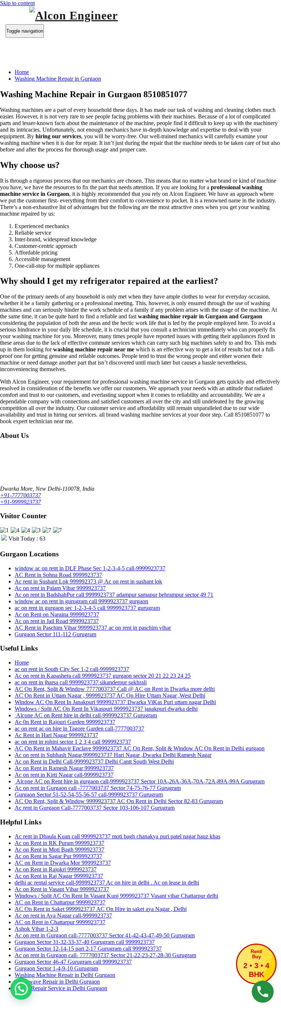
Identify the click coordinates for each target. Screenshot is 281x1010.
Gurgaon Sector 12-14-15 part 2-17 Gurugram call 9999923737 (88, 948)
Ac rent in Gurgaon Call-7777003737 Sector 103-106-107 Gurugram (95, 808)
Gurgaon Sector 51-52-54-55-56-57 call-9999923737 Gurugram (89, 794)
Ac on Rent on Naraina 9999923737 (57, 614)
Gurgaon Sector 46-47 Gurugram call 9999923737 (73, 962)
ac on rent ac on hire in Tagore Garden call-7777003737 (79, 728)
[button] (21, 989)
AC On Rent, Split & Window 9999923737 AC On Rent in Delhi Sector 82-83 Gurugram (119, 801)
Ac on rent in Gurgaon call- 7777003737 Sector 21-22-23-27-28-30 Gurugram (105, 955)
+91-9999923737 (20, 502)
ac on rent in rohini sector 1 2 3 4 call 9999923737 (73, 742)
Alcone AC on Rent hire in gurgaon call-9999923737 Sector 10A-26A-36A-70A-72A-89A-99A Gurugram (140, 781)
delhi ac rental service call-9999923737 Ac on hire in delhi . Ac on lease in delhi (107, 882)
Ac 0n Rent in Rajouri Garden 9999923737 (65, 722)
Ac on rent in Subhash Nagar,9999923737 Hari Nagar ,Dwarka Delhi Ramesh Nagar (113, 755)
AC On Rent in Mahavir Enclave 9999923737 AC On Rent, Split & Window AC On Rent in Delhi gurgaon (140, 748)
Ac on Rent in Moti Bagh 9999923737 (59, 849)
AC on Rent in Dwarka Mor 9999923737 (63, 863)
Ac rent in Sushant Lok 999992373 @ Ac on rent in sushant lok (88, 581)
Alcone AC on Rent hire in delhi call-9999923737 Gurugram (86, 715)
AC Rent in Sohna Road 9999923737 (58, 575)
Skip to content (17, 3)
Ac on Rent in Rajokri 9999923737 (56, 869)
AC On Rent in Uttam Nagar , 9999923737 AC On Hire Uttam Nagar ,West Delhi (110, 695)
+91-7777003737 (20, 495)
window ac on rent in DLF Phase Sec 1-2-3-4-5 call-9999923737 (90, 568)
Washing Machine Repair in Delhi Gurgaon (65, 975)
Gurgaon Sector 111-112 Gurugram (55, 634)
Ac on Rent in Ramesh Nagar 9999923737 (64, 768)
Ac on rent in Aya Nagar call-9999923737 (63, 915)
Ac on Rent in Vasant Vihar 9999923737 (62, 889)
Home (22, 72)
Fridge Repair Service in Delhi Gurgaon (61, 988)
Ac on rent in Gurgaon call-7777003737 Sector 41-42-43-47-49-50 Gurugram (105, 935)
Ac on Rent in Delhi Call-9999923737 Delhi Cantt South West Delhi (94, 761)
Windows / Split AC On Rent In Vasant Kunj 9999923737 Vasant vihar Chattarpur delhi (116, 896)
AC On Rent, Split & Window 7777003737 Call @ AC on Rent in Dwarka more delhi (115, 689)
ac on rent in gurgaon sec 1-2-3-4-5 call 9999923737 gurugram (87, 608)
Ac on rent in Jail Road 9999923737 (57, 621)
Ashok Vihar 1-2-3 (36, 929)
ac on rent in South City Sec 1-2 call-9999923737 (72, 669)
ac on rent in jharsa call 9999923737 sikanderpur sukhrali (81, 682)
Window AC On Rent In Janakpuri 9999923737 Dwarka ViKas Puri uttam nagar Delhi (115, 702)
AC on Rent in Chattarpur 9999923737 (60, 902)
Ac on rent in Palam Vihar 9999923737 (60, 588)
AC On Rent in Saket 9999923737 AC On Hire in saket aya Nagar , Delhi (101, 909)
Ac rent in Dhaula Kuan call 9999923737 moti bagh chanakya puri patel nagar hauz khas (117, 836)
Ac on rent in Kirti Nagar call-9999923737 (64, 775)
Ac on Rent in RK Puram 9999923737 (59, 843)
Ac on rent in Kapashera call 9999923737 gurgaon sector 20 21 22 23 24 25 (103, 676)
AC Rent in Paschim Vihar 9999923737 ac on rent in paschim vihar (93, 628)
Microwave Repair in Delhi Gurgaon (57, 981)
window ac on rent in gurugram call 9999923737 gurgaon (81, 601)
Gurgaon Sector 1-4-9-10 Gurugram (56, 968)
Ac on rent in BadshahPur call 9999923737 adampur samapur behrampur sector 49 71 (114, 595)
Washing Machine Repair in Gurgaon (58, 79)
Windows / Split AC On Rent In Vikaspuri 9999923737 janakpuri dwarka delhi (106, 709)
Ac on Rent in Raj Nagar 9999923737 (59, 876)
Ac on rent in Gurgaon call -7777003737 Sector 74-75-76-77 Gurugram (98, 788)
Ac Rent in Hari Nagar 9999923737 (56, 735)
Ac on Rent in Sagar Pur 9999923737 (58, 856)
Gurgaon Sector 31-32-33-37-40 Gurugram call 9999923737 (85, 942)
